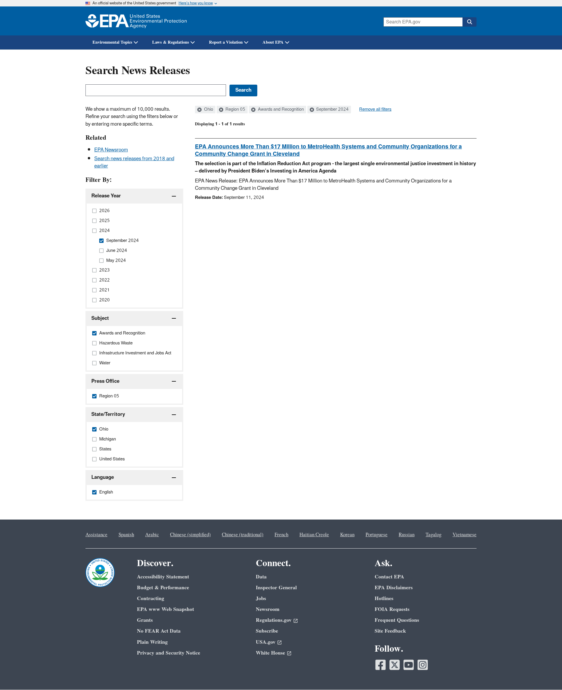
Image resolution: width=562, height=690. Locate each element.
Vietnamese (465, 535)
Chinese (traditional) (242, 535)
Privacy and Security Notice (168, 653)
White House (270, 653)
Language (102, 477)
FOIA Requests (392, 609)
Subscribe (267, 631)
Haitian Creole (314, 535)
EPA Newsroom (111, 150)
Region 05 (234, 109)
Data (261, 577)
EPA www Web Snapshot (165, 609)
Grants (145, 620)
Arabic (152, 535)
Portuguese (377, 535)
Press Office (105, 381)
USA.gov (265, 642)
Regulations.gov (274, 620)
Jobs (261, 598)
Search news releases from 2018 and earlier (134, 162)
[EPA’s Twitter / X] (394, 665)
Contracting (150, 598)
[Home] (136, 21)
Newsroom (268, 609)
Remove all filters (375, 109)
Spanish (126, 535)
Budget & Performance (163, 588)
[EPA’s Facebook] (380, 665)
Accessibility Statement (163, 577)
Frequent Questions (397, 620)
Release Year (106, 196)
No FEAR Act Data (159, 631)
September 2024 (332, 109)
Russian (406, 535)
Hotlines (384, 598)
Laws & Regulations (170, 42)
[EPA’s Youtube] (408, 665)
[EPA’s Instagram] (423, 665)
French (281, 535)
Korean (347, 535)
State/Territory (108, 414)
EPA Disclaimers (394, 588)
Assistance (96, 535)
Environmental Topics (112, 42)
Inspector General (276, 588)
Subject (100, 318)
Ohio (208, 109)
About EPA (273, 42)
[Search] (469, 22)
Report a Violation (226, 42)
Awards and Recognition (280, 109)
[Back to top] (546, 674)
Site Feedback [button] (390, 631)
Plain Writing (152, 642)
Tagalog (433, 535)
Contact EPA (389, 577)
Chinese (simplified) (190, 535)
